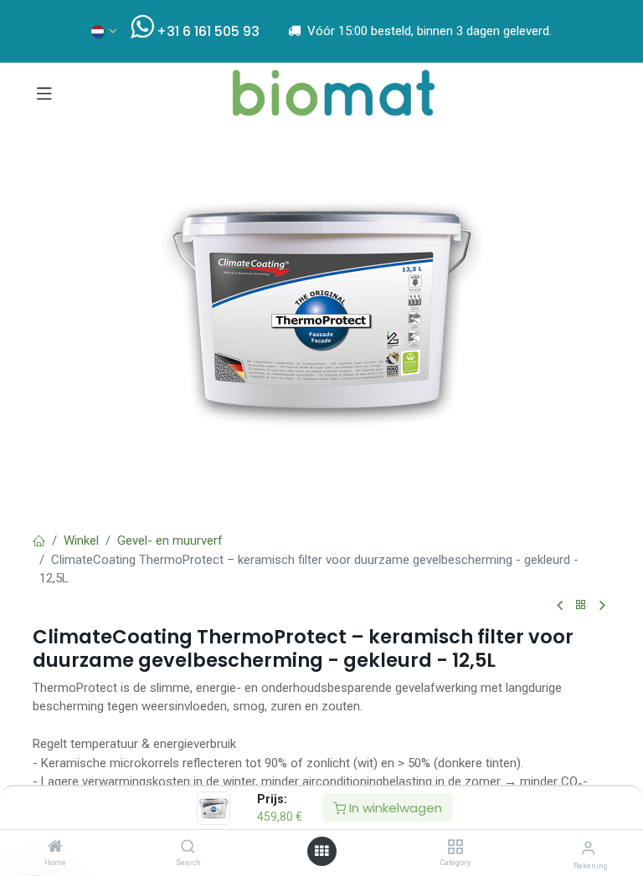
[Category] (455, 847)
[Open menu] (321, 851)
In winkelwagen (394, 808)
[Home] (55, 847)
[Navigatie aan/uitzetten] (44, 93)
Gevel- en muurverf (170, 540)
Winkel (81, 540)
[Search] (188, 847)
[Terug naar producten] (581, 605)
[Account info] (588, 848)
